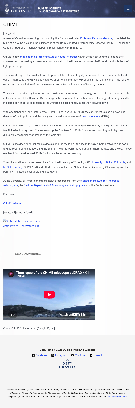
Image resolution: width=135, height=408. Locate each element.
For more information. (117, 396)
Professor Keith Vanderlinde (96, 38)
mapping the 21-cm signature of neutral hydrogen (49, 56)
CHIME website (12, 203)
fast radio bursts (91, 116)
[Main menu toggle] (128, 8)
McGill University (13, 167)
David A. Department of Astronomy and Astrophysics (54, 185)
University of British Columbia (108, 162)
